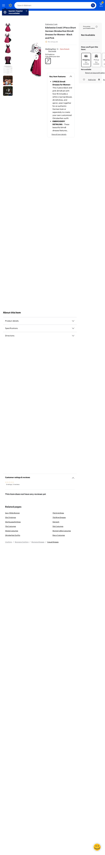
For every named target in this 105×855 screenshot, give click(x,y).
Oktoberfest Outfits (12, 535)
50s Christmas (10, 517)
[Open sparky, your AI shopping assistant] (97, 847)
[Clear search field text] (89, 5)
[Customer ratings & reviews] (73, 477)
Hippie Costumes (11, 531)
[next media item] (36, 58)
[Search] (93, 5)
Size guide (52, 51)
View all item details (58, 134)
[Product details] (73, 321)
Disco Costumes (58, 535)
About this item (12, 312)
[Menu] (4, 5)
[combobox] (55, 5)
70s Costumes (10, 526)
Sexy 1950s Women (12, 513)
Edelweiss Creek (51, 24)
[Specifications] (73, 328)
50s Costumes (57, 526)
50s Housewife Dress (13, 522)
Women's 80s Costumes (61, 531)
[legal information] (97, 27)
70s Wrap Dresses (59, 517)
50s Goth (55, 522)
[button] (31, 60)
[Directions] (73, 336)
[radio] (48, 61)
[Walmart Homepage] (10, 5)
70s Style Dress (58, 513)
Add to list (92, 80)
